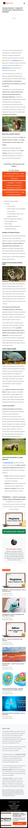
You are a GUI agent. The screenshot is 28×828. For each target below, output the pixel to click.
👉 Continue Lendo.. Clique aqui (14, 531)
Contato (14, 803)
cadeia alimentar (8, 462)
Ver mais (19, 823)
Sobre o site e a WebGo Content (14, 810)
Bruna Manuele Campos (14, 549)
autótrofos (16, 60)
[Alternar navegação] (24, 3)
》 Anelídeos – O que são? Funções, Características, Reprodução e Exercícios (14, 185)
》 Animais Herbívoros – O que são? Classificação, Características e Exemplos (14, 176)
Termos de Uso (14, 808)
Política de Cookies (14, 807)
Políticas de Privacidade (14, 805)
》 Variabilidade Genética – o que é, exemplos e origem (14, 193)
